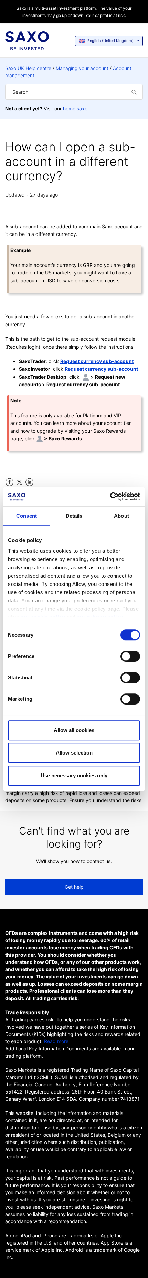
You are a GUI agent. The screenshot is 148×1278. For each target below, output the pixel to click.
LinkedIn (29, 482)
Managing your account (82, 68)
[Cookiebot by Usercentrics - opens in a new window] (110, 496)
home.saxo (75, 108)
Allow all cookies (74, 730)
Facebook (9, 482)
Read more (56, 1041)
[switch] (130, 656)
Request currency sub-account (97, 361)
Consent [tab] (26, 516)
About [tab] (121, 516)
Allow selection (74, 753)
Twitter (19, 482)
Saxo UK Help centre (28, 68)
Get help (74, 887)
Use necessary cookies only (74, 775)
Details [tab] (74, 516)
